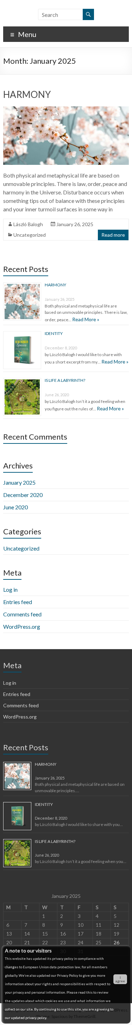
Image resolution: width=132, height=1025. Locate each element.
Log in (10, 589)
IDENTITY (54, 333)
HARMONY (27, 94)
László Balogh (28, 224)
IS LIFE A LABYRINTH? (65, 380)
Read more (113, 235)
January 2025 (19, 482)
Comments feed (22, 614)
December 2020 (23, 494)
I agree (120, 979)
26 (116, 942)
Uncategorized (29, 235)
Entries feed (17, 601)
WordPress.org (21, 626)
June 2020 (15, 507)
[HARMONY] (65, 109)
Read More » (85, 319)
